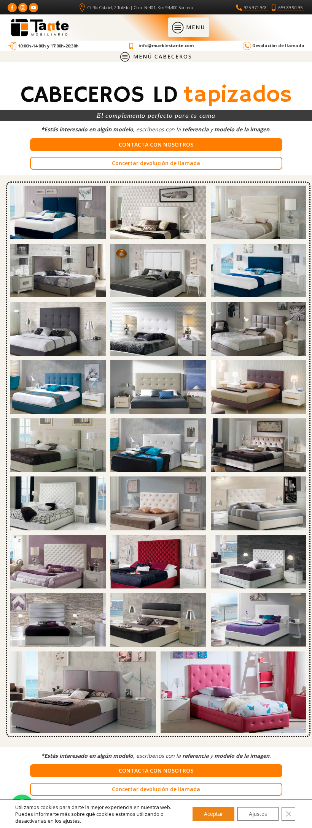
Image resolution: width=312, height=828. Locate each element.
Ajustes (258, 813)
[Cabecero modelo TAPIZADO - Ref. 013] (158, 620)
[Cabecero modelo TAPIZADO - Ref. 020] (258, 387)
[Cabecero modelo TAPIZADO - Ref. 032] (258, 212)
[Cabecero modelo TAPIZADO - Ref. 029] (58, 328)
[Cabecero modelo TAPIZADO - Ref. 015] (58, 620)
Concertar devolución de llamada (156, 163)
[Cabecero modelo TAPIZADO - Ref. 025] (58, 387)
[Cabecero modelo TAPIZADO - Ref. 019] (258, 445)
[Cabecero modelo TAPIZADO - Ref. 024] (158, 445)
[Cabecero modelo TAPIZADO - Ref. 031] (258, 270)
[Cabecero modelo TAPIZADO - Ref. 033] (58, 270)
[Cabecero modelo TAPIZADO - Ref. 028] (158, 328)
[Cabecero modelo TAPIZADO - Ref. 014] (258, 561)
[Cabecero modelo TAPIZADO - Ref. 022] (158, 387)
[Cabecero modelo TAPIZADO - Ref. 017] (158, 561)
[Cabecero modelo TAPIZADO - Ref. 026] (58, 445)
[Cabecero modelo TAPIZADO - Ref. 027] (258, 328)
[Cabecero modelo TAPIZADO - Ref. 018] (158, 503)
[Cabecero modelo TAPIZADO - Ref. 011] (258, 620)
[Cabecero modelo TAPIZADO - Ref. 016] (58, 561)
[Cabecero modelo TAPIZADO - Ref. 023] (258, 503)
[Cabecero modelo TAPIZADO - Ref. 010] (83, 692)
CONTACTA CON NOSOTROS (156, 144)
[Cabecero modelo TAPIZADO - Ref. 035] (58, 212)
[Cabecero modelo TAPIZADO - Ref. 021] (58, 503)
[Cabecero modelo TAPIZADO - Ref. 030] (158, 270)
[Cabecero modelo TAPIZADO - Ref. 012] (233, 692)
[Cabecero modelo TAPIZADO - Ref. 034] (158, 212)
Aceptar (213, 813)
